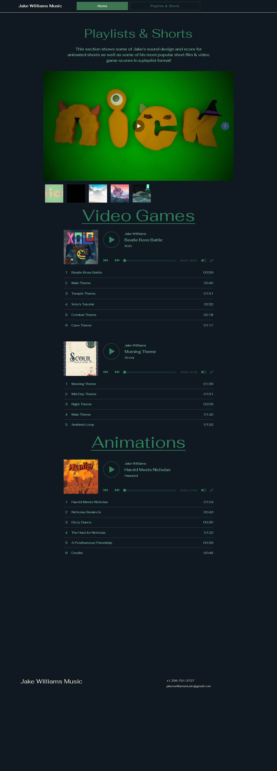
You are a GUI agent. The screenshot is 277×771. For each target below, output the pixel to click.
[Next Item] (225, 126)
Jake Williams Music (51, 681)
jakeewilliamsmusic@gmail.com (189, 686)
